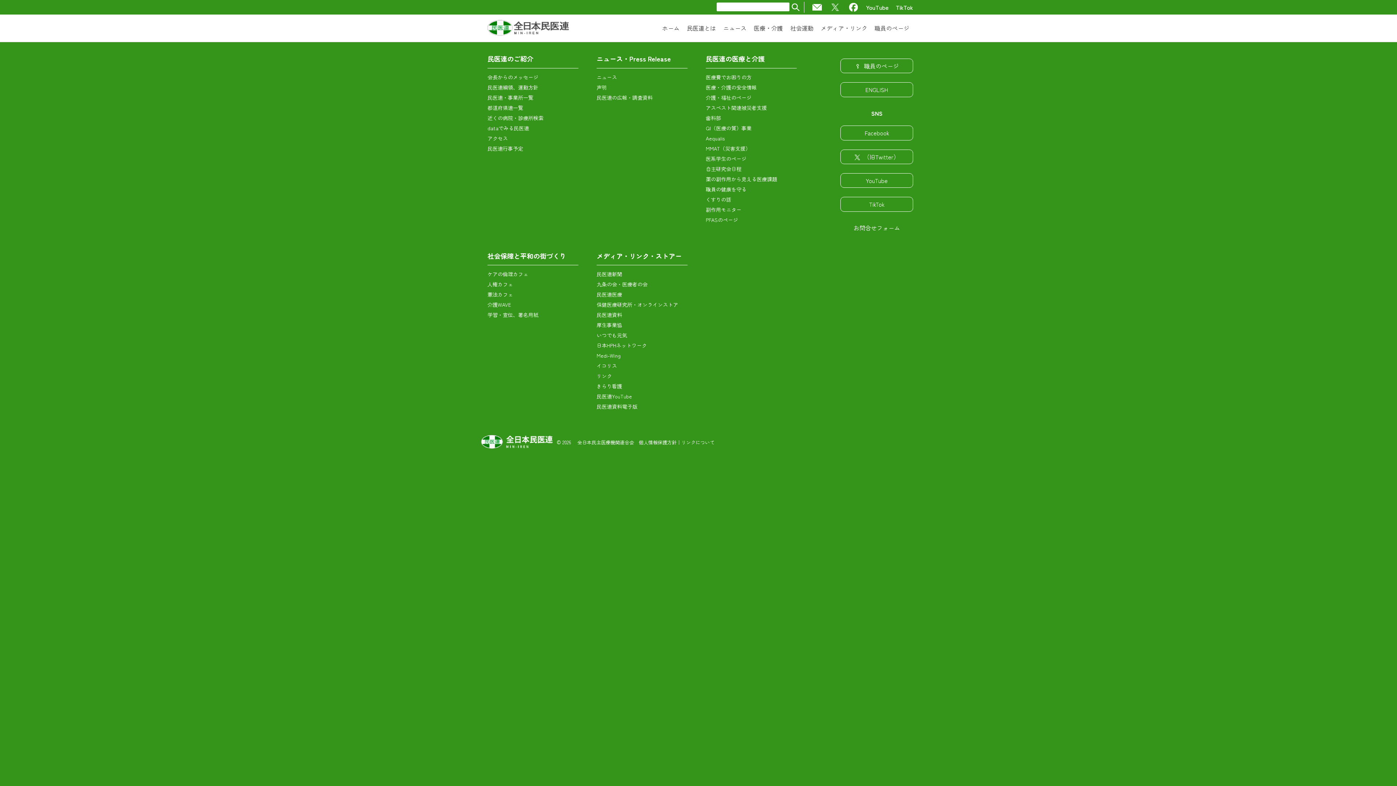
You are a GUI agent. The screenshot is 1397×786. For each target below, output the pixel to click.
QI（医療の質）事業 (729, 128)
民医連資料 (609, 314)
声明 (602, 87)
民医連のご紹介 (510, 58)
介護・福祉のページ (729, 97)
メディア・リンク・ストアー (639, 256)
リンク (604, 376)
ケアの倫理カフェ (507, 274)
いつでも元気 (612, 335)
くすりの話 (718, 199)
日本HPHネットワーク (622, 345)
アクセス (497, 138)
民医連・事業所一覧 (510, 97)
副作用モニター (723, 209)
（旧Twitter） (881, 156)
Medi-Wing (609, 355)
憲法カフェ (500, 294)
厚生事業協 (609, 325)
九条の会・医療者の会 (622, 284)
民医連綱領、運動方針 (512, 87)
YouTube (877, 7)
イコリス (607, 365)
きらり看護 (609, 386)
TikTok (904, 7)
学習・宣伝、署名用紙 (512, 314)
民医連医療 (609, 294)
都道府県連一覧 (505, 107)
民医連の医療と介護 (735, 58)
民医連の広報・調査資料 (625, 97)
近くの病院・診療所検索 (515, 118)
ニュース (607, 77)
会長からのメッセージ (512, 77)
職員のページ (881, 65)
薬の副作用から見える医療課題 (741, 179)
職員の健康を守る (726, 189)
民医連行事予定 (505, 148)
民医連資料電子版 (617, 406)
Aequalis (715, 138)
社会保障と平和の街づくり (526, 256)
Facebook (877, 132)
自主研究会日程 (723, 168)
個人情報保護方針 (658, 442)
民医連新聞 (609, 274)
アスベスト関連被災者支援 (736, 107)
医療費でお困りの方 (729, 77)
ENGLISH (876, 89)
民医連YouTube (614, 396)
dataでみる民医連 (508, 128)
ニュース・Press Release (634, 58)
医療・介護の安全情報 (731, 87)
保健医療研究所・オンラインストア (637, 304)
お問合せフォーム (876, 227)
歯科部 (713, 118)
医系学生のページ (726, 158)
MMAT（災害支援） (728, 148)
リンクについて (698, 442)
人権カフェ (500, 284)
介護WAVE (499, 304)
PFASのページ (722, 219)
